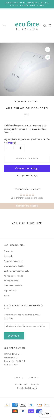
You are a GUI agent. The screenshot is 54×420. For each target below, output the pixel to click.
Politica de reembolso (13, 275)
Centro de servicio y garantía (16, 270)
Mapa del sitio (10, 290)
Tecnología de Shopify (27, 388)
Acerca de (8, 256)
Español (32, 378)
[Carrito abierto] (50, 25)
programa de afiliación (14, 265)
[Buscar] (44, 25)
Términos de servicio (13, 285)
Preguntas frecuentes (13, 261)
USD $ (18, 378)
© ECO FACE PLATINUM (27, 384)
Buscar (7, 295)
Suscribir (14, 336)
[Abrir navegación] (4, 25)
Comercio (8, 251)
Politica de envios (11, 280)
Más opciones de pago (27, 175)
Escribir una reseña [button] (27, 205)
